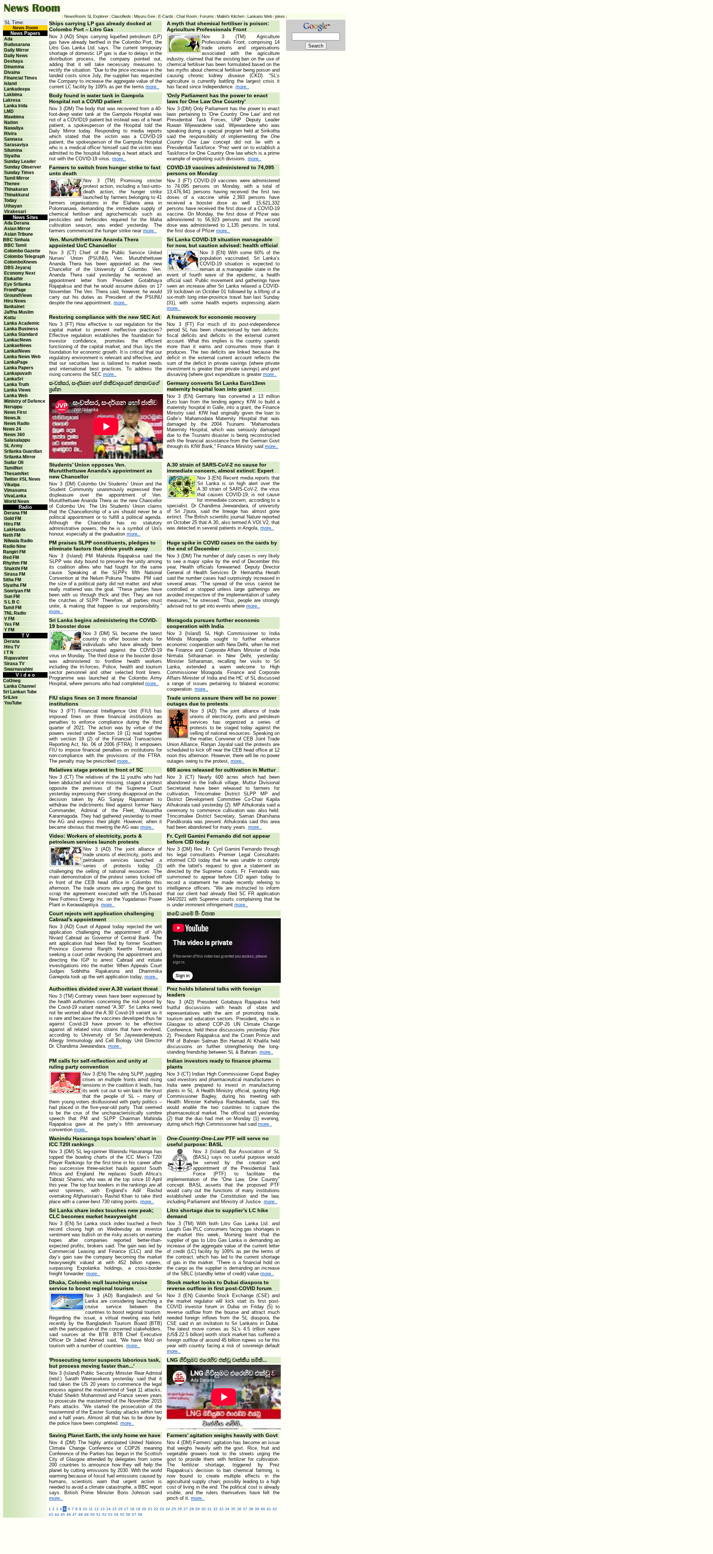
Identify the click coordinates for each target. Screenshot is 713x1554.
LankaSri (13, 379)
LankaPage (16, 362)
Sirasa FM (14, 574)
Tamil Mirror (16, 178)
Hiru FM (12, 524)
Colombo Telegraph (24, 256)
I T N (8, 652)
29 (197, 1509)
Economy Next (19, 273)
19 (138, 1509)
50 (92, 1514)
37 (245, 1509)
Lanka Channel (20, 686)
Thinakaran (16, 189)
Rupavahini (16, 658)
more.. (152, 86)
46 (68, 1514)
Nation (11, 122)
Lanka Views (17, 390)
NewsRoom (74, 16)
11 (91, 1509)
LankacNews (18, 340)
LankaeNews (18, 345)
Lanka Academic (22, 323)
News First (15, 412)
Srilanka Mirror (20, 456)
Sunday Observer (22, 167)
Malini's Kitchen (230, 16)
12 (96, 1509)
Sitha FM (12, 579)
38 (251, 1509)
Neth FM (11, 535)
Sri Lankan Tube (20, 691)
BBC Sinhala (16, 239)
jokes (280, 16)
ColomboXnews (20, 262)
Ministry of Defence (24, 401)
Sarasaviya (16, 144)
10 (85, 1509)
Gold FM (12, 518)
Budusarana (17, 44)
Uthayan (13, 206)
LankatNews (17, 351)
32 (215, 1509)
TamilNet (13, 468)
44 (57, 1514)
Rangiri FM (14, 551)
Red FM (11, 557)
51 (98, 1514)
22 (156, 1509)
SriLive (10, 697)
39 (257, 1509)
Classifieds (121, 16)
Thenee (12, 183)
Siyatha (12, 155)
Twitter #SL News (22, 479)
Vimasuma (15, 490)
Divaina (12, 72)
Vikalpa (12, 484)
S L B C (12, 602)
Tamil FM (12, 607)
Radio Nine (14, 546)
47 (74, 1514)
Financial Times (20, 78)
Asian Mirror (17, 228)
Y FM (9, 629)
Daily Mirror (16, 50)
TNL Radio (15, 613)
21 (150, 1509)
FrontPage (15, 289)
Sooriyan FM (17, 590)
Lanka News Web (22, 356)
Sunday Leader (20, 161)
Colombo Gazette (22, 250)
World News (16, 501)
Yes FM (11, 624)
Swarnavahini (18, 669)
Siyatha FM (14, 585)
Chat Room (186, 16)
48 (80, 1514)
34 (227, 1509)
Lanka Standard (21, 334)
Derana (11, 641)
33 (221, 1509)
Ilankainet (14, 306)
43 (51, 1514)
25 (174, 1509)
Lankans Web (259, 16)
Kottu (10, 317)
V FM (9, 618)
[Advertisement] (211, 1534)
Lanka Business (21, 328)
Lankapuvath (18, 373)
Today (10, 200)
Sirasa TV (14, 663)
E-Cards (165, 16)
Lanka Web (15, 395)
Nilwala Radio (18, 540)
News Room (25, 27)
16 (120, 1509)
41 (269, 1509)
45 (63, 1514)
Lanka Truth (16, 384)
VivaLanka (15, 495)
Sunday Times (19, 172)
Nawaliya (13, 128)
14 (108, 1509)
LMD (9, 111)
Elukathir (13, 278)
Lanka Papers (18, 367)
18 (132, 1509)
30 (203, 1509)
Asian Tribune (18, 234)
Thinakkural (16, 194)
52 (104, 1514)
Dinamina (14, 66)
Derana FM (15, 513)
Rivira (10, 133)
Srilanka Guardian (23, 451)
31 (209, 1509)
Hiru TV (12, 647)
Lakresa (11, 100)
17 (126, 1509)
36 (239, 1509)
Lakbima (13, 94)
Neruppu (13, 406)
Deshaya (13, 61)
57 (134, 1514)
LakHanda (15, 529)
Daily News (16, 55)
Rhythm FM (15, 563)
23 (162, 1509)
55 (122, 1514)
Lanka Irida (15, 105)
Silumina (13, 150)
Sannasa (13, 139)
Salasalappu (17, 440)
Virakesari (15, 211)
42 (275, 1509)
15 (114, 1509)
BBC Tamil (15, 245)
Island (10, 83)
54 (116, 1514)
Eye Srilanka (17, 284)
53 (110, 1514)
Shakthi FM (15, 568)
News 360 (14, 434)
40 (263, 1509)
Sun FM (12, 596)
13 (102, 1509)
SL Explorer (97, 16)
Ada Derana (16, 223)
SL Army (13, 445)
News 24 (12, 429)
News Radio (16, 423)
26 (180, 1509)
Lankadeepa (17, 89)
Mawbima (14, 117)
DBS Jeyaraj (17, 267)
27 (185, 1509)
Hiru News (15, 301)
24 (168, 1509)
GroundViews (18, 295)
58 (140, 1514)
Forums (207, 16)
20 (144, 1509)
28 (191, 1509)
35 (233, 1509)
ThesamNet (16, 473)
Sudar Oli (13, 462)
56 (128, 1514)
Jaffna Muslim (19, 312)
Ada (8, 39)
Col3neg (11, 680)
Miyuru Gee (144, 16)
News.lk (12, 418)
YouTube (13, 703)
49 (86, 1514)
